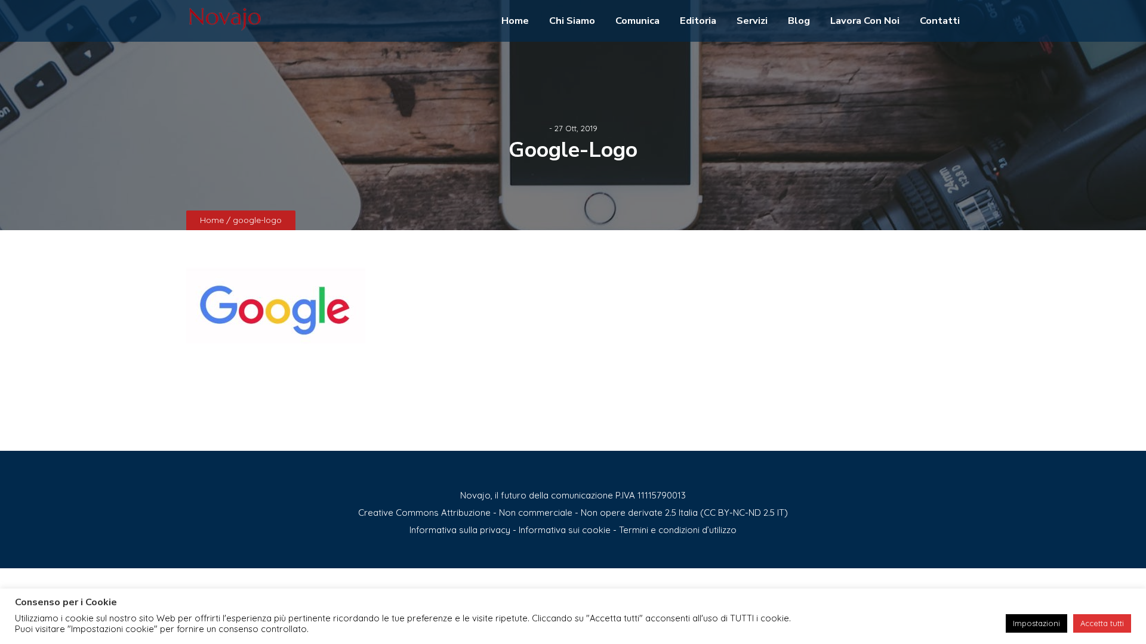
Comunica (637, 20)
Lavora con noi (864, 20)
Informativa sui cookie (565, 529)
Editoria (698, 20)
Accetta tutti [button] (1102, 623)
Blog (799, 20)
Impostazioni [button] (1036, 623)
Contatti (940, 20)
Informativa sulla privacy (459, 529)
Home (515, 20)
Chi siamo (572, 20)
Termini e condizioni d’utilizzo (678, 529)
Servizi (752, 20)
